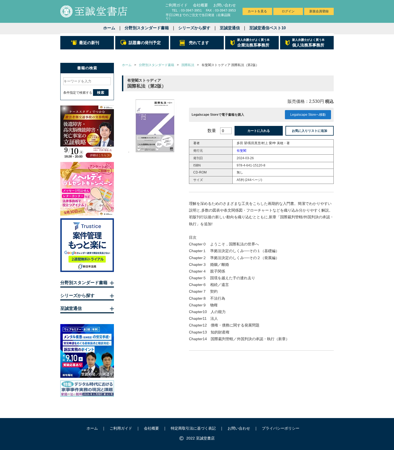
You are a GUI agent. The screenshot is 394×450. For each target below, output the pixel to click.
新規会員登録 (319, 11)
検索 (101, 92)
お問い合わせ (224, 5)
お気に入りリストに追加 (309, 131)
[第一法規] (87, 132)
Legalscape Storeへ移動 (308, 115)
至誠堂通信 (230, 28)
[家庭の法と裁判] (87, 388)
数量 (211, 130)
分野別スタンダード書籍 (147, 28)
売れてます (199, 42)
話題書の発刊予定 (145, 42)
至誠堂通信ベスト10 (267, 28)
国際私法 (187, 65)
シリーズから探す (194, 28)
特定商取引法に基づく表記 (193, 428)
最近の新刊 (89, 42)
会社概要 (200, 5)
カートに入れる (258, 131)
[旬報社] (87, 351)
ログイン (288, 11)
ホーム (109, 28)
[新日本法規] (87, 245)
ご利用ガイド (176, 5)
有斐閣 (241, 151)
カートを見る (257, 11)
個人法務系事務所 (308, 42)
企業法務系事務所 (253, 42)
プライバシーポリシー (280, 428)
